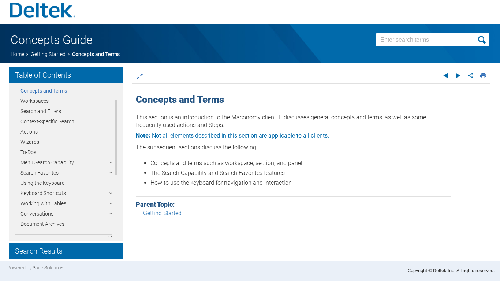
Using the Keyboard (42, 183)
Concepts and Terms (43, 91)
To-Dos (28, 152)
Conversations (36, 214)
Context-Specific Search (47, 121)
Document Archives (42, 224)
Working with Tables (43, 203)
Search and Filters (40, 111)
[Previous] (445, 75)
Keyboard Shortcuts (43, 193)
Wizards (29, 142)
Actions (29, 132)
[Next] (458, 75)
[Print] (483, 75)
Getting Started (162, 213)
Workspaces (34, 101)
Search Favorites (39, 173)
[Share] (470, 75)
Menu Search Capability (47, 162)
